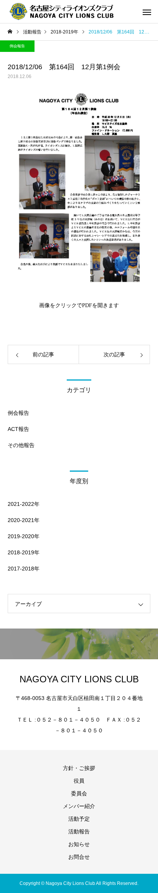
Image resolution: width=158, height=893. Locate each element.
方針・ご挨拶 (79, 768)
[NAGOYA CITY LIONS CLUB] (67, 11)
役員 (79, 781)
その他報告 (21, 445)
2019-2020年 (24, 536)
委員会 (79, 793)
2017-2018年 (24, 568)
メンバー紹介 (79, 806)
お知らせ (79, 844)
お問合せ (79, 857)
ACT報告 (18, 429)
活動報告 (79, 831)
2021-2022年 (24, 504)
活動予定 (79, 819)
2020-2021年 (24, 520)
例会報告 (17, 46)
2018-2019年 (24, 552)
